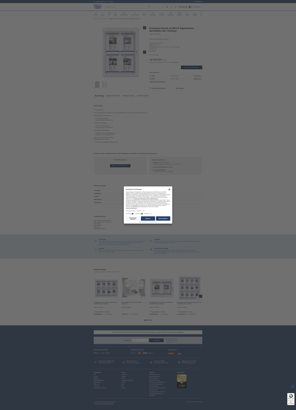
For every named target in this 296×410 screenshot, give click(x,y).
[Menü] (293, 394)
